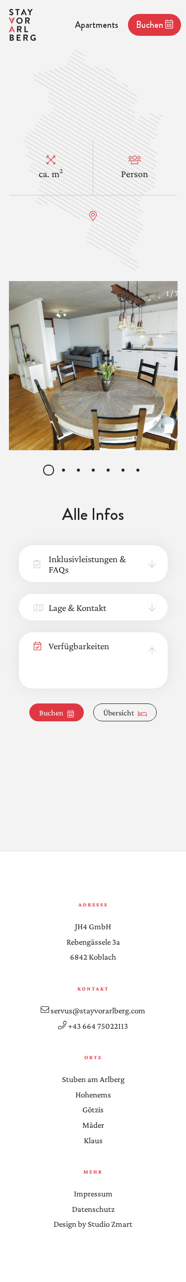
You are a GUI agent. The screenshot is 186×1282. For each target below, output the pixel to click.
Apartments (96, 24)
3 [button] (79, 471)
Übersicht (118, 712)
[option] (93, 365)
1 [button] (49, 471)
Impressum (93, 1193)
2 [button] (64, 471)
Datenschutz (93, 1209)
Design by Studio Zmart (93, 1224)
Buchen (150, 24)
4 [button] (94, 471)
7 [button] (138, 471)
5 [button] (109, 471)
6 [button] (123, 471)
